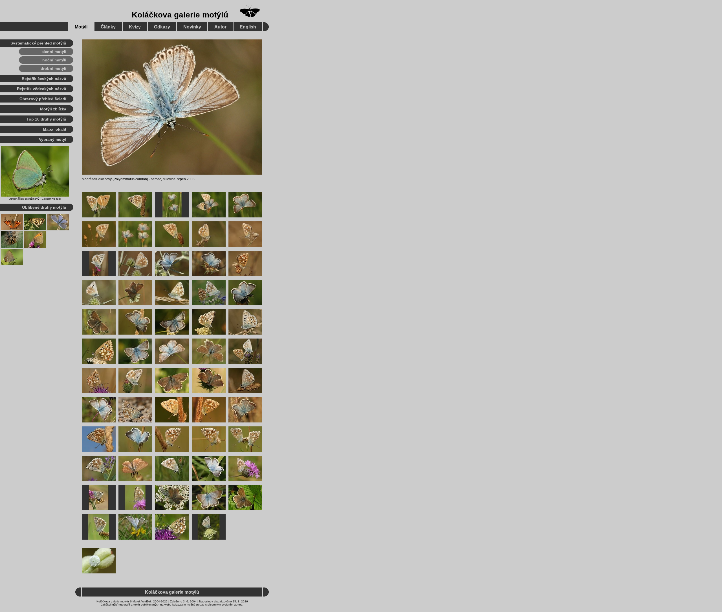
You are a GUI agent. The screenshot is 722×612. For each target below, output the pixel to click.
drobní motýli (53, 68)
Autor (220, 27)
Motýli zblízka (53, 109)
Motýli (81, 27)
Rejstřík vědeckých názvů (41, 88)
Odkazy (162, 27)
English (248, 27)
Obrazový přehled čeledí (42, 99)
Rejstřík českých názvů (44, 78)
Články (108, 27)
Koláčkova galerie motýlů (180, 14)
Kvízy (135, 27)
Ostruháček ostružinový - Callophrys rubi (35, 198)
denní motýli (54, 51)
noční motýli (54, 60)
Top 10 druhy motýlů (46, 119)
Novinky (192, 27)
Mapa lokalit (54, 129)
